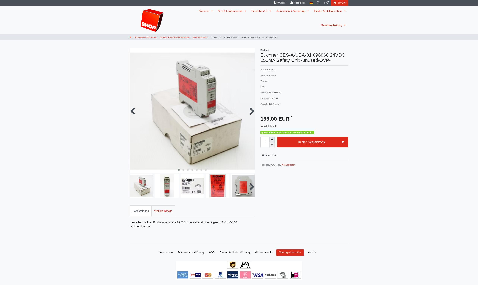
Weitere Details (163, 210)
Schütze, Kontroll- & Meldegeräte (174, 37)
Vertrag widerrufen (290, 252)
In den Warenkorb (311, 142)
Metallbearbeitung (332, 25)
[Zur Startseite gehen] (130, 37)
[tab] (141, 210)
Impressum (166, 252)
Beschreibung (141, 210)
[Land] (311, 3)
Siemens (204, 11)
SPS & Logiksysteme (230, 11)
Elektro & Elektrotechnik (328, 11)
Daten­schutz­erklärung (191, 252)
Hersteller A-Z (259, 11)
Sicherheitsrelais (200, 37)
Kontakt (312, 252)
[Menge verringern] (272, 144)
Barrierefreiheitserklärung (235, 252)
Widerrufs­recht (263, 252)
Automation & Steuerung (291, 11)
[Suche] (318, 3)
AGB (212, 252)
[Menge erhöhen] (272, 139)
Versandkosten (288, 165)
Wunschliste (270, 155)
